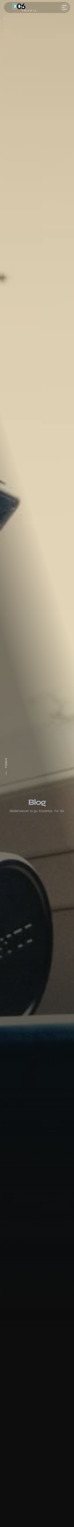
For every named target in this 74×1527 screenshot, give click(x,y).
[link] (23, 7)
